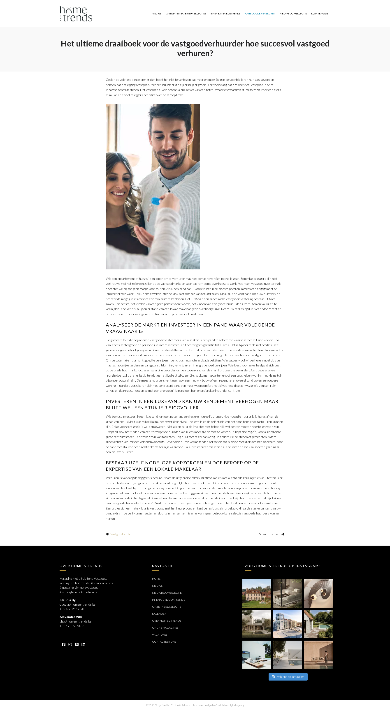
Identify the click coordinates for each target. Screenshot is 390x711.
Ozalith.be (221, 705)
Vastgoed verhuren (123, 534)
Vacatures (159, 634)
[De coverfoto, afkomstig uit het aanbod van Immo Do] (256, 593)
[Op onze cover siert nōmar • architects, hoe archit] (287, 593)
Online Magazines (165, 627)
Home (156, 578)
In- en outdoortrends (168, 599)
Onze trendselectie (166, 606)
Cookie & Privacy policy (184, 705)
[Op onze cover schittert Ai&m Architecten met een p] (318, 593)
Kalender (159, 613)
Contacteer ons (164, 641)
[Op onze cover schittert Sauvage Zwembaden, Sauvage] (318, 624)
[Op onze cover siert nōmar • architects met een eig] (256, 624)
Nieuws (157, 585)
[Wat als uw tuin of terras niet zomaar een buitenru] (318, 655)
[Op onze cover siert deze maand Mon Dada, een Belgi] (287, 655)
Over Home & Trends (166, 620)
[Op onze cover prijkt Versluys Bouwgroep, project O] (287, 624)
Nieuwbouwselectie (167, 592)
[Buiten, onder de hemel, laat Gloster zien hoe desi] (256, 655)
